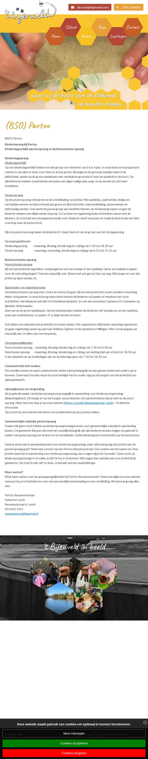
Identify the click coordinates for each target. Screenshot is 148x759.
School (71, 27)
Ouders (86, 36)
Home (55, 36)
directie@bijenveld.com (92, 7)
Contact (132, 27)
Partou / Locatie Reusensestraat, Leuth (88, 403)
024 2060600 (131, 7)
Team (102, 27)
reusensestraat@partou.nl (21, 513)
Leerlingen (117, 36)
